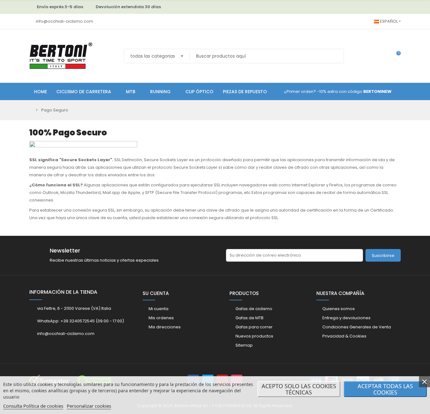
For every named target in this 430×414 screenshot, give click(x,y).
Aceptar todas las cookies (385, 389)
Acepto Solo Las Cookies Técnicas (299, 389)
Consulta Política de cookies (33, 406)
